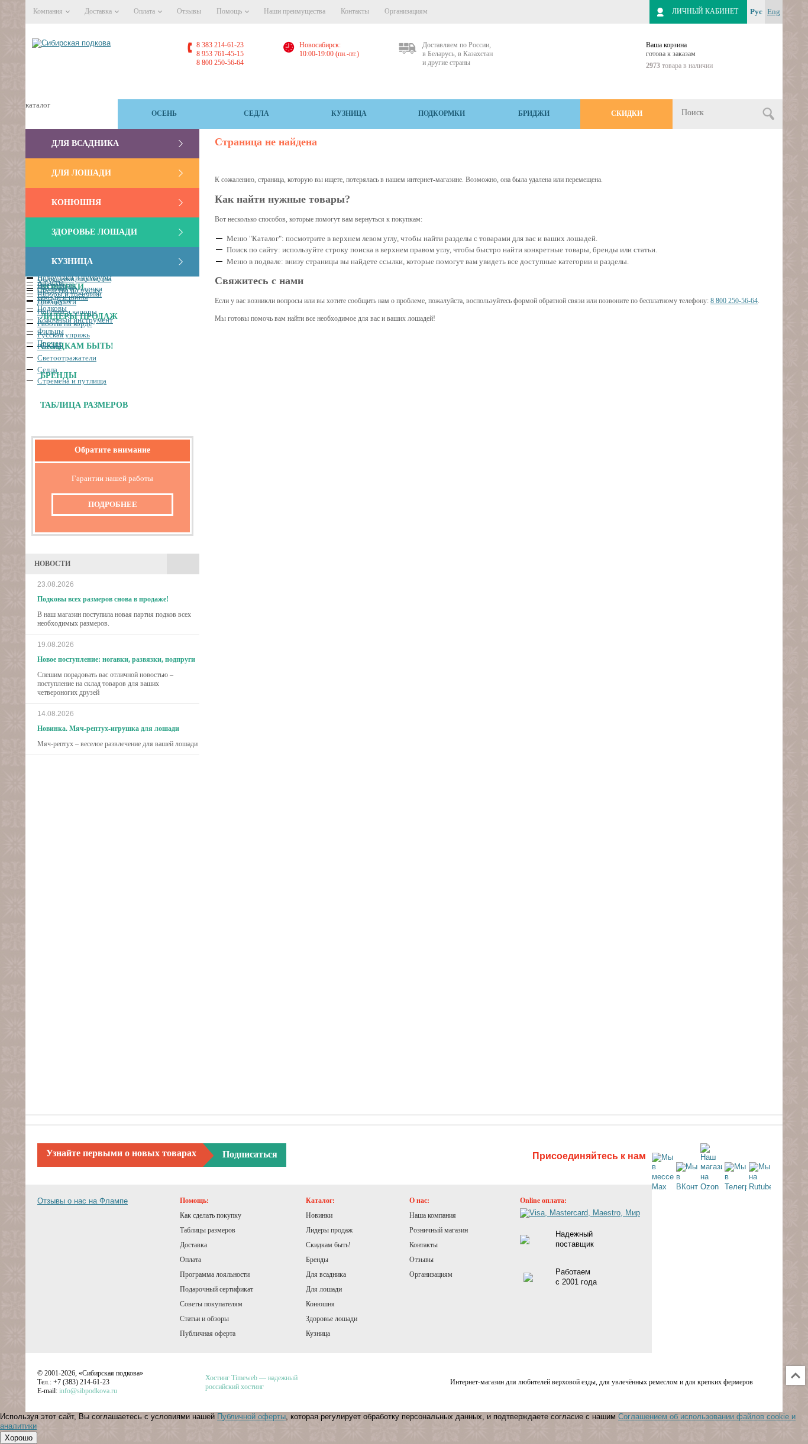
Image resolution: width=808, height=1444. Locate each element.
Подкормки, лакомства (74, 278)
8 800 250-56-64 (734, 301)
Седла (256, 113)
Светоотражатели (66, 357)
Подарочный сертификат (216, 1289)
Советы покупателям (211, 1304)
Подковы (52, 308)
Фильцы (50, 331)
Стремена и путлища (71, 380)
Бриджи (534, 113)
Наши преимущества (294, 11)
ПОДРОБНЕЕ (112, 504)
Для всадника (85, 143)
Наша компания (432, 1215)
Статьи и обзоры (204, 1319)
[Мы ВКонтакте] (687, 1177)
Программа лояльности (215, 1274)
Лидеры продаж (329, 1230)
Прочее (49, 343)
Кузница (349, 113)
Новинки (319, 1215)
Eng (773, 11)
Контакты (355, 11)
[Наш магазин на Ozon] (711, 1168)
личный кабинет (705, 11)
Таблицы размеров (207, 1230)
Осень (164, 113)
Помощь (230, 11)
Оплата (145, 11)
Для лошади (81, 172)
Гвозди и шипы (62, 296)
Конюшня (76, 202)
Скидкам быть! (328, 1245)
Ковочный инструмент (75, 320)
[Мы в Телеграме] (735, 1177)
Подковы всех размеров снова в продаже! (103, 599)
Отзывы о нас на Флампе (82, 1200)
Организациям (406, 11)
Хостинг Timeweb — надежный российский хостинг (251, 1382)
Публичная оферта (207, 1333)
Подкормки (441, 113)
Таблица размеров (84, 405)
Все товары (56, 285)
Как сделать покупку (210, 1215)
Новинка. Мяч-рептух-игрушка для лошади (108, 728)
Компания (48, 11)
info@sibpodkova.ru (88, 1391)
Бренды (317, 1260)
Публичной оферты (251, 1416)
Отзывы (189, 11)
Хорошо (19, 1437)
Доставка (99, 11)
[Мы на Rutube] (760, 1177)
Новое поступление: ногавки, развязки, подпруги (116, 659)
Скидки (626, 113)
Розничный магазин (438, 1230)
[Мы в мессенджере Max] (663, 1173)
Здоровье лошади (94, 231)
